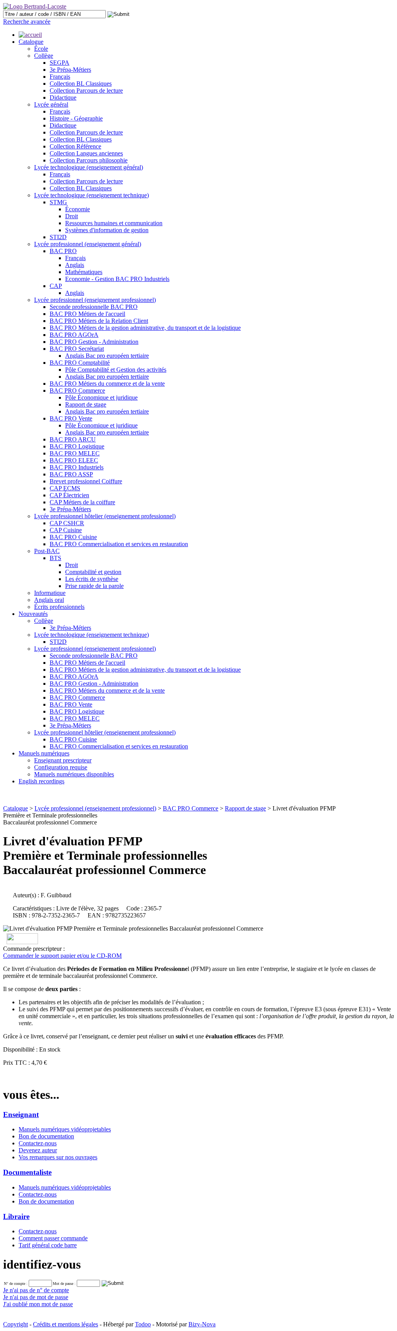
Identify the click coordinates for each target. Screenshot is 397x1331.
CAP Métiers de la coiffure (82, 502)
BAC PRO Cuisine (73, 537)
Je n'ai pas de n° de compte (36, 1290)
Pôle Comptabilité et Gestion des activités (115, 369)
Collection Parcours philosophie (89, 160)
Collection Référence (75, 146)
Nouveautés (33, 613)
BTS (55, 558)
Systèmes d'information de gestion (106, 230)
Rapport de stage (85, 404)
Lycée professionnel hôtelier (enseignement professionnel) (105, 516)
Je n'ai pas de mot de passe (35, 1297)
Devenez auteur (38, 1150)
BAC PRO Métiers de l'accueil (87, 313)
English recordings (41, 781)
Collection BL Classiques (81, 83)
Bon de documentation (46, 1136)
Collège (43, 55)
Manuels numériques (44, 753)
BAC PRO (63, 251)
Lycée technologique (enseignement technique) (91, 195)
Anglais (74, 265)
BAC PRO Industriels (77, 467)
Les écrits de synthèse (91, 579)
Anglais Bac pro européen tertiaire (107, 355)
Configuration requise (60, 767)
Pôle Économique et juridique (101, 397)
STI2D (58, 237)
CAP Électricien (69, 495)
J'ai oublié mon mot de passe (38, 1304)
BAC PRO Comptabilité (80, 362)
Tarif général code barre (48, 1245)
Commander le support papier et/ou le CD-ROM (62, 955)
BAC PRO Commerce (77, 390)
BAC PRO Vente (71, 418)
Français (60, 76)
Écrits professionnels (59, 606)
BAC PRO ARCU (73, 439)
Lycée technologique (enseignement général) (88, 167)
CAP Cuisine (66, 530)
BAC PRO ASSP (71, 474)
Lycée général (51, 104)
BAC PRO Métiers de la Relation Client (99, 320)
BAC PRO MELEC (75, 453)
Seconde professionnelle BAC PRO (94, 306)
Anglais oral (49, 600)
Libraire (16, 1216)
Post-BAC (47, 551)
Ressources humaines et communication (113, 223)
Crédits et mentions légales (65, 1324)
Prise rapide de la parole (94, 586)
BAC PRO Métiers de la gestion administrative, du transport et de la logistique (145, 327)
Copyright (15, 1324)
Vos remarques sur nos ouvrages (58, 1157)
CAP (56, 286)
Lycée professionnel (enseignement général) (87, 244)
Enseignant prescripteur (62, 760)
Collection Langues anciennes (86, 153)
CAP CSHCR (67, 523)
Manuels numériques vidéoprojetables (65, 1129)
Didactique (63, 97)
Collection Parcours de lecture (86, 90)
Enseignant (21, 1114)
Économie (77, 209)
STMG (58, 202)
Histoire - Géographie (76, 118)
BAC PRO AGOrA (74, 334)
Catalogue (31, 41)
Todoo (143, 1324)
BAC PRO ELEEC (74, 460)
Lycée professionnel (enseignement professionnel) (95, 300)
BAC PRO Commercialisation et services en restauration (119, 544)
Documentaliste (27, 1172)
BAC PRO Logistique (77, 446)
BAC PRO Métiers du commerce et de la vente (107, 383)
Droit (71, 216)
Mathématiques (83, 272)
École (41, 48)
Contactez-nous (38, 1143)
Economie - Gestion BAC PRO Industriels (117, 279)
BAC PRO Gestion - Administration (94, 341)
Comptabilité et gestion (93, 572)
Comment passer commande (53, 1238)
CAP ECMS (65, 488)
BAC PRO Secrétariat (77, 348)
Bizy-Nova (202, 1324)
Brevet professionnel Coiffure (86, 481)
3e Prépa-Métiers (70, 69)
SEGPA (59, 62)
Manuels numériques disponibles (74, 774)
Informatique (50, 593)
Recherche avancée (26, 21)
